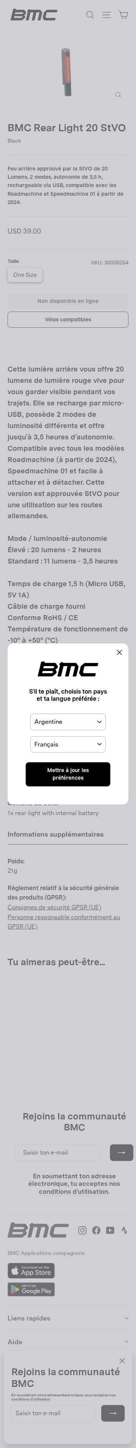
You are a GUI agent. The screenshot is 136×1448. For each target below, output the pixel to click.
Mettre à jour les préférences (68, 774)
